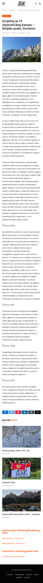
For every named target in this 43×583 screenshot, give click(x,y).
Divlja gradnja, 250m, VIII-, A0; (16, 450)
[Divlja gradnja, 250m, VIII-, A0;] (21, 437)
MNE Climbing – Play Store (12, 538)
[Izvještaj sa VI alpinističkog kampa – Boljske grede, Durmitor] (21, 49)
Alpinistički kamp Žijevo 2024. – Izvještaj (21, 514)
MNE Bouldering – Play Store (13, 543)
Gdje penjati (19, 574)
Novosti (29, 574)
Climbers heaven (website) (13, 556)
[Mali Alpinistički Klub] (21, 3)
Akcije (36, 574)
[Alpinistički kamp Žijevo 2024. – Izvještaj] (21, 500)
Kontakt (27, 577)
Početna (10, 574)
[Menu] (3, 3)
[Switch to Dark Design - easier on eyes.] (36, 4)
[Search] (39, 3)
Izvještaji (6, 16)
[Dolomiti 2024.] (21, 468)
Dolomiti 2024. (9, 482)
